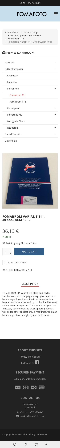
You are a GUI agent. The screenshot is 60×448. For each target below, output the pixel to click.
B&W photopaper (17, 35)
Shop (35, 32)
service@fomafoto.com (32, 416)
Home (26, 32)
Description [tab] (30, 284)
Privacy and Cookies (30, 356)
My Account (34, 2)
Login (22, 2)
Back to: (17, 269)
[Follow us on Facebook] (37, 362)
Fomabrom (35, 35)
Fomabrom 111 (16, 38)
